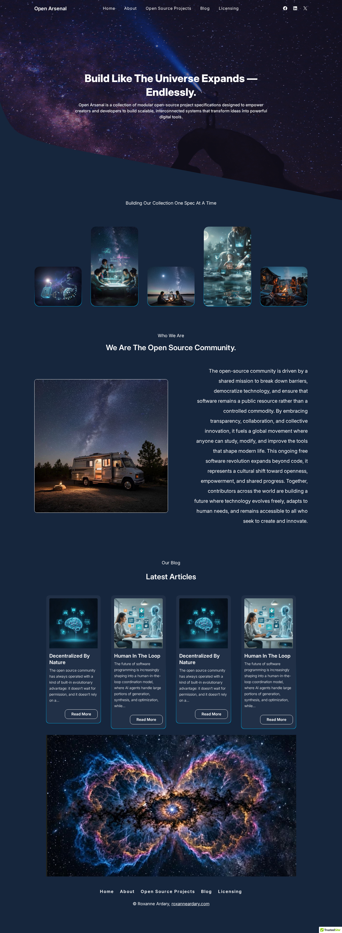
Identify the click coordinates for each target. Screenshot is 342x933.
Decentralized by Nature (69, 659)
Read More (84, 715)
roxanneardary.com (191, 903)
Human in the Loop (137, 656)
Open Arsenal (50, 9)
